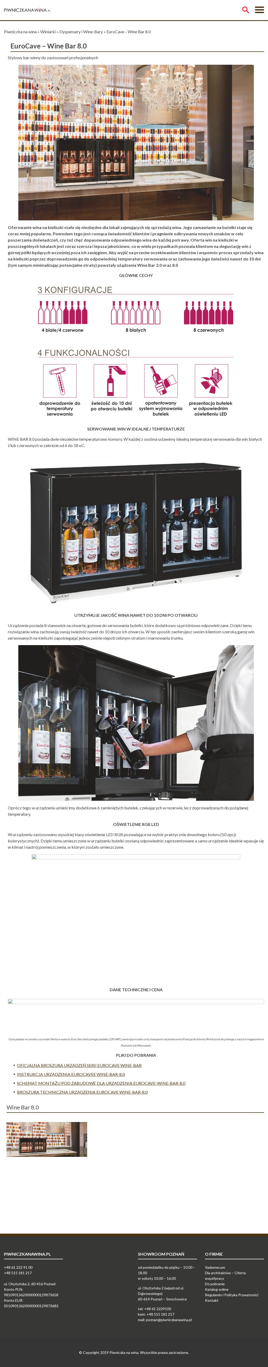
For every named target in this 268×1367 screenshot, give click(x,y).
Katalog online (216, 1289)
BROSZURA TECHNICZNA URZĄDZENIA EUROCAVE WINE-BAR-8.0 (82, 1092)
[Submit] (246, 10)
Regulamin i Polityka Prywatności (231, 1295)
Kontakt (212, 1300)
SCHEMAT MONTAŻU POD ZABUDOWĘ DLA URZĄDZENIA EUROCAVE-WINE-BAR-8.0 (101, 1083)
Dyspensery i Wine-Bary (81, 31)
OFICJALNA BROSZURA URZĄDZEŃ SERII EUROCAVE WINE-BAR (79, 1065)
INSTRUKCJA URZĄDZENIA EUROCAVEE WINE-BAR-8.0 (71, 1074)
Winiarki (48, 31)
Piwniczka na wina (20, 31)
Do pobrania (215, 1284)
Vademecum (215, 1267)
